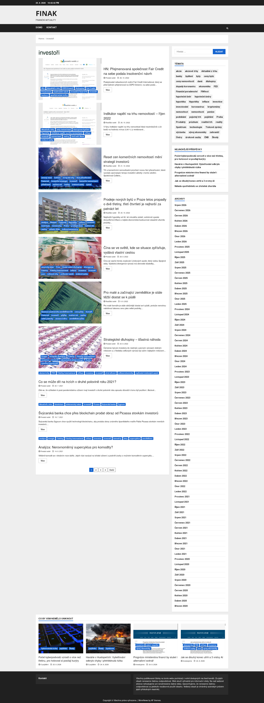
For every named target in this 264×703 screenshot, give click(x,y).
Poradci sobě (111, 78)
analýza (44, 222)
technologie (196, 127)
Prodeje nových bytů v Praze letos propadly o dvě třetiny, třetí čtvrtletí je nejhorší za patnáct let (69, 213)
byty (198, 76)
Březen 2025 (181, 293)
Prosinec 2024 (182, 309)
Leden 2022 (181, 491)
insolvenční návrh (60, 92)
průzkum (193, 122)
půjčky (64, 315)
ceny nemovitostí (64, 129)
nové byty (45, 226)
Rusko (88, 360)
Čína (58, 267)
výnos (88, 184)
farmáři (89, 312)
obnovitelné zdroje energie (72, 360)
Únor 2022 (180, 486)
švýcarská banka (109, 404)
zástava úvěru (61, 318)
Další (111, 469)
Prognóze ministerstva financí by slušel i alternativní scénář (155, 658)
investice (82, 270)
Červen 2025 (181, 278)
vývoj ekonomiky (197, 132)
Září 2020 (179, 574)
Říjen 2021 (180, 507)
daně (199, 81)
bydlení (189, 76)
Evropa (44, 356)
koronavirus (198, 106)
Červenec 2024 (182, 335)
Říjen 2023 (180, 382)
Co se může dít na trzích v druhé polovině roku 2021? (77, 381)
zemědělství (147, 438)
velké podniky (47, 318)
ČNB (206, 137)
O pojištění (45, 664)
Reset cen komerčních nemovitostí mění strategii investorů (69, 168)
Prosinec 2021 (182, 496)
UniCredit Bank (77, 136)
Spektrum (181, 127)
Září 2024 (179, 325)
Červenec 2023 (182, 397)
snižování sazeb (67, 274)
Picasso (97, 404)
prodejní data (76, 226)
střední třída (54, 229)
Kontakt (42, 678)
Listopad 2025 (182, 252)
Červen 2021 (181, 528)
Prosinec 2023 (182, 371)
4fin (43, 88)
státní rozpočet (152, 645)
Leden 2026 (181, 241)
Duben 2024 (181, 351)
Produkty (180, 122)
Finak (46, 13)
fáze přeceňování (84, 177)
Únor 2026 (180, 236)
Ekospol (53, 222)
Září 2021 (179, 512)
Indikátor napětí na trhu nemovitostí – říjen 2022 (69, 124)
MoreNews (143, 700)
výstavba (180, 132)
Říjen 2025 (180, 257)
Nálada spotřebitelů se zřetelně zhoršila (195, 186)
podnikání (181, 117)
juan (43, 274)
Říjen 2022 (180, 444)
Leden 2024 (181, 366)
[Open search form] (227, 28)
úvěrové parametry (70, 229)
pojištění (208, 117)
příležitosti (45, 184)
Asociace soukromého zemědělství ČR (56, 312)
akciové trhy (44, 373)
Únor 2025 (180, 299)
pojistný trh (195, 117)
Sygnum (121, 404)
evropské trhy (68, 177)
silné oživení (110, 373)
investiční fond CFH (79, 92)
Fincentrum (46, 92)
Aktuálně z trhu (53, 88)
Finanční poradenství (186, 91)
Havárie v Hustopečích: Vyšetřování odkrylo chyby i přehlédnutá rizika (105, 658)
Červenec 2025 (182, 273)
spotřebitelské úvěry (59, 95)
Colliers (57, 177)
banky (179, 76)
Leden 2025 (181, 304)
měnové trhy (52, 274)
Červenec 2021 (182, 522)
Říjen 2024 (180, 319)
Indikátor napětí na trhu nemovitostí (67, 133)
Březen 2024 (181, 356)
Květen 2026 (181, 221)
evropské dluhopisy (58, 356)
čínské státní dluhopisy (72, 267)
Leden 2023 (181, 429)
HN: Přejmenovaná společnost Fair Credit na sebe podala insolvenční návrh (69, 79)
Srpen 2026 (180, 205)
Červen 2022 (181, 465)
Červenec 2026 (182, 210)
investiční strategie (59, 181)
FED (53, 373)
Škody (215, 137)
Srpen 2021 (180, 517)
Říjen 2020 (180, 569)
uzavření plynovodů (49, 363)
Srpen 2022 (180, 455)
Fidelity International (59, 270)
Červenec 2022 (182, 460)
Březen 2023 (181, 418)
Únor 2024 (180, 361)
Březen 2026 (181, 231)
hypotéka (181, 101)
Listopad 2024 (182, 314)
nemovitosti (56, 136)
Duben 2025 (181, 288)
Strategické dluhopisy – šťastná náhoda (69, 347)
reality (66, 136)
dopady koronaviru (185, 86)
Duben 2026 (181, 226)
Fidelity (44, 270)
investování (182, 106)
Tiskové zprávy (214, 127)
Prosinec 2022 (182, 434)
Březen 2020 (181, 606)
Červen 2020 (181, 590)
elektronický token (74, 404)
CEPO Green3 (67, 88)
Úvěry (179, 137)
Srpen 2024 (180, 330)
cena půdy (79, 312)
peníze (210, 112)
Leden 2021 (181, 554)
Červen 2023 (181, 403)
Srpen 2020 (180, 580)
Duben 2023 (181, 413)
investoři (93, 92)
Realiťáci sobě (111, 122)
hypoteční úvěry (203, 96)
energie (51, 438)
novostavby (57, 226)
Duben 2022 (181, 476)
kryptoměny (214, 106)
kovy (126, 438)
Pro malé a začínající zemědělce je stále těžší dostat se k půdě (69, 303)
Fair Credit (90, 88)
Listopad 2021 (182, 502)
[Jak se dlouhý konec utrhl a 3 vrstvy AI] (203, 638)
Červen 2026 (181, 215)
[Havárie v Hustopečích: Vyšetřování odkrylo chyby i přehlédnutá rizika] (108, 638)
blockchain (59, 404)
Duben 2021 (181, 538)
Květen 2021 (181, 533)
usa (199, 648)
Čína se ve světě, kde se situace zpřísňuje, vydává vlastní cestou (69, 258)
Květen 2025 (181, 283)
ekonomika (204, 86)
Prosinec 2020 (182, 559)
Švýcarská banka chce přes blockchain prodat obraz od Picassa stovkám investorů (98, 412)
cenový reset (46, 177)
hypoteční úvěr (183, 96)
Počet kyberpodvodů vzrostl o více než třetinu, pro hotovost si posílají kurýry (59, 658)
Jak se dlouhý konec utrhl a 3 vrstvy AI (195, 181)
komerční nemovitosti (88, 181)
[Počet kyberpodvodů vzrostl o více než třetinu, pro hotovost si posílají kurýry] (60, 638)
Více (109, 90)
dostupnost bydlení (81, 129)
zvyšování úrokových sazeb (147, 373)
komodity (117, 438)
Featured (45, 181)
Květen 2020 (181, 595)
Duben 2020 (181, 600)
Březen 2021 (181, 543)
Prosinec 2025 (182, 247)
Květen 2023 (181, 408)
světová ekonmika (125, 373)
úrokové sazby (47, 140)
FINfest (205, 91)
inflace (87, 133)
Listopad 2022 (182, 439)
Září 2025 (179, 262)
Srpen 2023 (180, 392)
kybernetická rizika (49, 648)
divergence (88, 267)
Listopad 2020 (182, 564)
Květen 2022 (181, 470)
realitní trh (57, 184)
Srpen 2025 (180, 267)
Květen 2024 (181, 345)
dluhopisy (80, 88)
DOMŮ (39, 27)
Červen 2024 (181, 340)
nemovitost (182, 112)
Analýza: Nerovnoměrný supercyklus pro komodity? (75, 447)
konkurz (44, 95)
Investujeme (140, 664)
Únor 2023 (180, 424)
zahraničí (214, 132)
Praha (66, 226)
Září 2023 (179, 387)
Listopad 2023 (182, 377)
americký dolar (47, 267)
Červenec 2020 (182, 585)
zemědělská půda (76, 318)
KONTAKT (51, 27)
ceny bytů (209, 76)
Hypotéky (45, 133)
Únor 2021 (180, 548)
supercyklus (135, 438)
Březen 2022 (181, 481)
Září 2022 (179, 450)
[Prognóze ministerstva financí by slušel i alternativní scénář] (155, 638)
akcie (179, 71)
